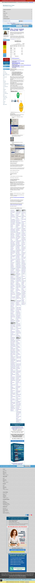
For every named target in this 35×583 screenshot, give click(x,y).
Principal (8, 23)
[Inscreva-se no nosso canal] (29, 514)
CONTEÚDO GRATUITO (6, 18)
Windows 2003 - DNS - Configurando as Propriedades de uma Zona (13, 331)
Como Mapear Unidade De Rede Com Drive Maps (13, 220)
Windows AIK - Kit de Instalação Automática (18, 234)
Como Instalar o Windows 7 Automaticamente (13, 276)
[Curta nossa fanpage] (28, 514)
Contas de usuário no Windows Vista (18, 272)
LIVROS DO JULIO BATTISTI (7, 9)
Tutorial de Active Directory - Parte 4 (18, 344)
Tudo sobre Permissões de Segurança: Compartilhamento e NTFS (18, 408)
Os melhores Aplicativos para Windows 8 (13, 309)
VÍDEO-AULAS (5, 13)
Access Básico (4, 501)
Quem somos (4, 508)
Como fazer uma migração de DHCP (13, 260)
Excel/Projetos (4, 496)
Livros (5, 41)
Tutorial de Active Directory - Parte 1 (18, 354)
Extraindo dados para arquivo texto (23, 262)
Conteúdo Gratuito (6, 499)
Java (3, 79)
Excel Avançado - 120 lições (6, 504)
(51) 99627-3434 (31, 573)
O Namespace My (23, 276)
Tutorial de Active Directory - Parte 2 (18, 351)
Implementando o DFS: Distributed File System (18, 413)
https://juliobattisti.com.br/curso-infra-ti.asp (17, 551)
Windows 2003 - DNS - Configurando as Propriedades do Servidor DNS (13, 337)
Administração (4, 470)
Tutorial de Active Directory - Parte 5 (18, 340)
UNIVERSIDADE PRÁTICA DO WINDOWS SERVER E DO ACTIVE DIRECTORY (17, 428)
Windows (14, 23)
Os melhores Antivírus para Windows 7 (12, 282)
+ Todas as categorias (5, 474)
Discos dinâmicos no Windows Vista (18, 283)
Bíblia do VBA (5, 96)
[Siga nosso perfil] (26, 514)
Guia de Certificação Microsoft (12, 248)
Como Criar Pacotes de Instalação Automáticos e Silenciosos (12, 264)
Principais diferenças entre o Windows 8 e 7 (13, 320)
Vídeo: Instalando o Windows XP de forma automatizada (18, 290)
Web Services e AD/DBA (23, 299)
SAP (3, 100)
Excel (3, 78)
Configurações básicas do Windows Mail (18, 269)
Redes (4, 481)
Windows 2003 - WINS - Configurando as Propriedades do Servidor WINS (13, 376)
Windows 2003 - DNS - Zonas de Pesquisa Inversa (13, 350)
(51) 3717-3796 (9, 573)
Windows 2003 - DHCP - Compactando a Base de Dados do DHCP (13, 398)
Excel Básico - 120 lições (6, 503)
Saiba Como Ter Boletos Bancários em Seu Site (18, 365)
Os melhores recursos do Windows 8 (12, 312)
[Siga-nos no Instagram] (31, 514)
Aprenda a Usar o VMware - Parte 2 (18, 358)
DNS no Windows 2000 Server (24, 216)
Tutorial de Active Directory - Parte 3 (18, 347)
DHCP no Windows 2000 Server (24, 213)
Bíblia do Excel (5, 104)
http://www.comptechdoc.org (15, 58)
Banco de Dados (5, 73)
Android (4, 90)
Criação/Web (4, 495)
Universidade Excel (5, 93)
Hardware (4, 82)
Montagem (4, 89)
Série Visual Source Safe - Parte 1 (23, 258)
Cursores (23, 273)
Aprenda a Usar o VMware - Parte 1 (18, 361)
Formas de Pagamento (6, 510)
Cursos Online (5, 492)
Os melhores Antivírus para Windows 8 (12, 305)
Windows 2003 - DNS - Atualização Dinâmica (13, 346)
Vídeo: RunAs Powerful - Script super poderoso (18, 314)
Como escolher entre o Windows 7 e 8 (13, 298)
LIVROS (4, 11)
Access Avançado (5, 502)
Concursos (4, 85)
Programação (4, 472)
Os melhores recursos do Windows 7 (12, 289)
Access (4, 70)
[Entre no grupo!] (17, 563)
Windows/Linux (5, 473)
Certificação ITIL (13, 268)
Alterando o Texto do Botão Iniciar (18, 368)
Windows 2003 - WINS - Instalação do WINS (13, 372)
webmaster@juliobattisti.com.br (20, 573)
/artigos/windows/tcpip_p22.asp (16, 66)
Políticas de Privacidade (6, 512)
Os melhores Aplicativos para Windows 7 (13, 286)
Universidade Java (5, 86)
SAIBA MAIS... (5, 38)
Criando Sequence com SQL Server (24, 303)
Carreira (4, 494)
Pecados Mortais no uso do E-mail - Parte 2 (18, 379)
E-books (4, 53)
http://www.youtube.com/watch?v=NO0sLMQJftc (16, 204)
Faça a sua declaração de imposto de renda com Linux (23, 249)
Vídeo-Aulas (5, 476)
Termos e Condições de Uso (6, 513)
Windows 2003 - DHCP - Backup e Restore (13, 394)
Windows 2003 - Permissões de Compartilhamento (13, 358)
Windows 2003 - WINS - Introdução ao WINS (13, 368)
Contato (4, 511)
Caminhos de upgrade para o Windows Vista (18, 260)
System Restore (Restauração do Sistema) (18, 372)
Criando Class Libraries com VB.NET (24, 291)
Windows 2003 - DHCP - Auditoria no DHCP (13, 403)
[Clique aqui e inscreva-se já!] (6, 64)
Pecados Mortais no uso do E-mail (18, 382)
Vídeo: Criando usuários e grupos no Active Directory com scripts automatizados (18, 309)
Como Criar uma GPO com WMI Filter (13, 256)
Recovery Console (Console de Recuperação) (18, 375)
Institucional (5, 506)
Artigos (11, 23)
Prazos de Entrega (5, 509)
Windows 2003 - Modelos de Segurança (13, 409)
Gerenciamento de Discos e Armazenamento (18, 421)
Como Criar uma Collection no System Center (13, 233)
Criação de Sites (5, 97)
